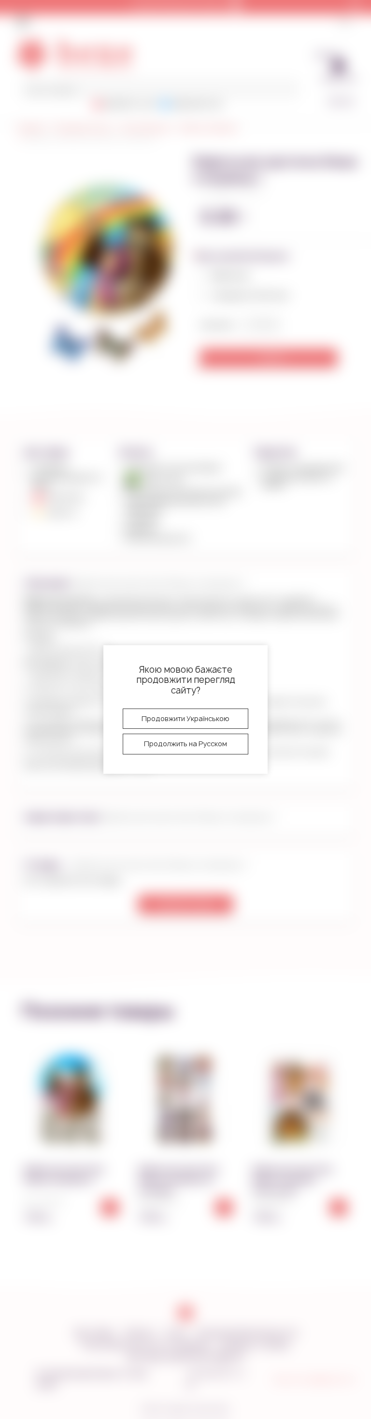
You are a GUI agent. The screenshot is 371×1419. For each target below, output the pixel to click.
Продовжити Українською (185, 718)
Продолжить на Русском (185, 743)
